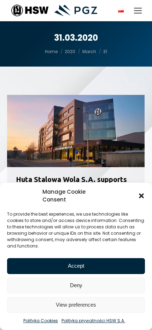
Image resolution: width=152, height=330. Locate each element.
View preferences (76, 305)
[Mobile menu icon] (138, 11)
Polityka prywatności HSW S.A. (93, 321)
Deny (76, 285)
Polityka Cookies (40, 321)
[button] (141, 195)
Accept (76, 266)
